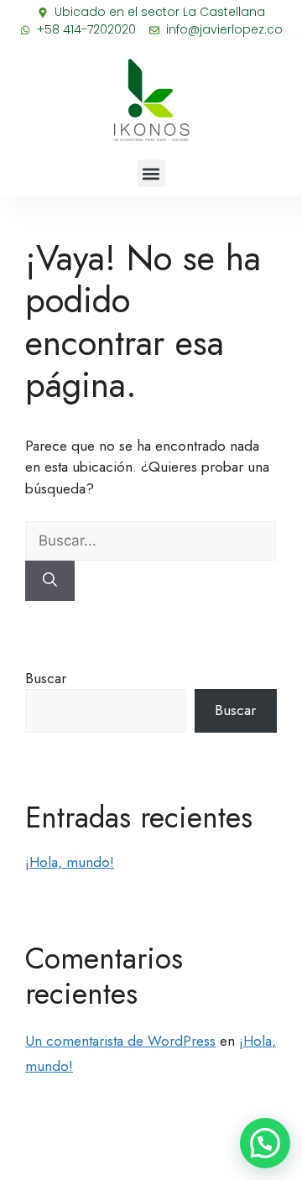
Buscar (45, 678)
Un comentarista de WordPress (120, 1041)
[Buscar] (50, 581)
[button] (151, 173)
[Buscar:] (150, 540)
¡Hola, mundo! (69, 862)
